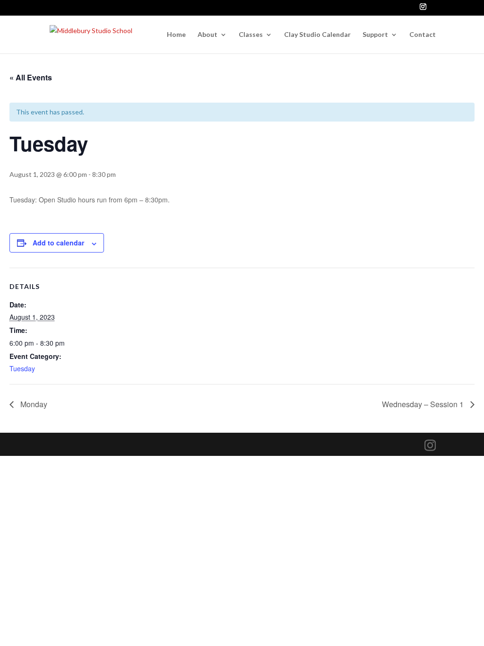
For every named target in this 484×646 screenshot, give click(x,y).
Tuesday (22, 368)
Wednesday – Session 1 (424, 404)
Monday (32, 404)
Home (176, 34)
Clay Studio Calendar (317, 34)
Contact (422, 34)
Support (375, 34)
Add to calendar (58, 242)
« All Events (30, 77)
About (207, 34)
